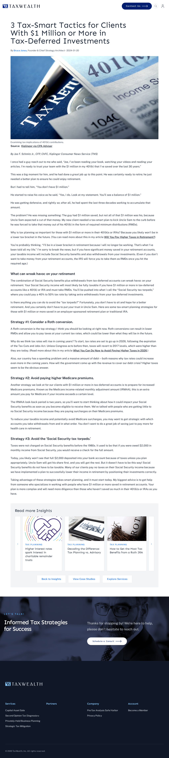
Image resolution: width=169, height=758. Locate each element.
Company (93, 703)
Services (10, 703)
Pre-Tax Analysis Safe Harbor (102, 710)
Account (133, 703)
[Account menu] (162, 6)
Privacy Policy (94, 715)
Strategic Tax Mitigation (18, 726)
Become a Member (138, 710)
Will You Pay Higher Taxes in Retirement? (129, 237)
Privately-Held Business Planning (22, 721)
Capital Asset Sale (15, 710)
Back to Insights (51, 579)
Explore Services (117, 579)
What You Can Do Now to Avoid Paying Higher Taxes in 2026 (110, 350)
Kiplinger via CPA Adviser (36, 146)
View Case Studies (84, 579)
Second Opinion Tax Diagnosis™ (22, 715)
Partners (51, 703)
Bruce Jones (20, 50)
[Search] (155, 6)
